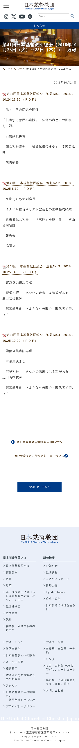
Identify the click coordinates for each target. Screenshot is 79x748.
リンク (50, 659)
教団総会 (12, 612)
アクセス (12, 685)
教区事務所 (13, 648)
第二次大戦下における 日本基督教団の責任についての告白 (20, 595)
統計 (9, 619)
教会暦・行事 (55, 642)
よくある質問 (15, 661)
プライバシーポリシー (20, 706)
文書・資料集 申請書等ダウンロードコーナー (60, 669)
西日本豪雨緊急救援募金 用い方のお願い (44, 442)
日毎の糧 (52, 585)
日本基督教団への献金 (20, 655)
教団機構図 (13, 606)
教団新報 (52, 572)
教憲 (9, 578)
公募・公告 (53, 598)
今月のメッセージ (57, 578)
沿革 (9, 585)
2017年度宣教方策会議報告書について (39, 455)
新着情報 (49, 557)
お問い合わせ (55, 690)
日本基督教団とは (15, 557)
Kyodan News (55, 592)
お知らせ (39, 25)
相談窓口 (12, 668)
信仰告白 (12, 572)
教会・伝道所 (15, 642)
